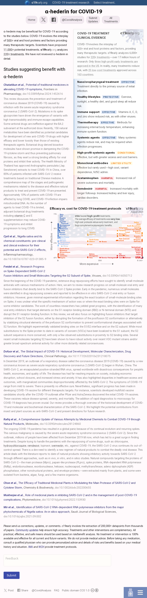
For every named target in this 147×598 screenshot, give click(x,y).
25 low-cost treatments (102, 70)
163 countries (85, 74)
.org (39, 2)
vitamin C (19, 215)
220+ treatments (100, 57)
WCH (41, 546)
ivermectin (57, 445)
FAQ (56, 590)
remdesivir (33, 445)
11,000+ (9, 49)
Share (24, 590)
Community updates (27, 530)
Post (11, 590)
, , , (36, 89)
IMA (30, 546)
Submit (11, 575)
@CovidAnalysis (41, 590)
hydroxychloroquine (15, 445)
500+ (80, 48)
